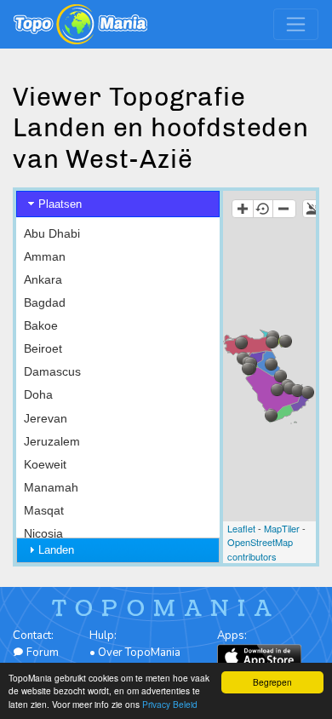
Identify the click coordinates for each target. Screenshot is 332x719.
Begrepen (272, 682)
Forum (41, 652)
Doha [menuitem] (38, 394)
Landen (56, 550)
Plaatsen (60, 204)
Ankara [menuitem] (43, 279)
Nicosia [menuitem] (43, 533)
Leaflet (241, 528)
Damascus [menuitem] (52, 371)
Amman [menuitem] (45, 256)
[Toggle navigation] (295, 24)
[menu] (118, 418)
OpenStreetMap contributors (260, 549)
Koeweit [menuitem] (45, 464)
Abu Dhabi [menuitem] (52, 233)
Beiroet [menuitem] (43, 348)
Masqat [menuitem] (44, 510)
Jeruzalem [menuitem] (52, 441)
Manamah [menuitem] (51, 487)
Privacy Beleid (169, 704)
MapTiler (282, 528)
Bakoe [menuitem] (41, 325)
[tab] (118, 204)
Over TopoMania (139, 652)
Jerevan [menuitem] (45, 418)
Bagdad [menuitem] (45, 302)
